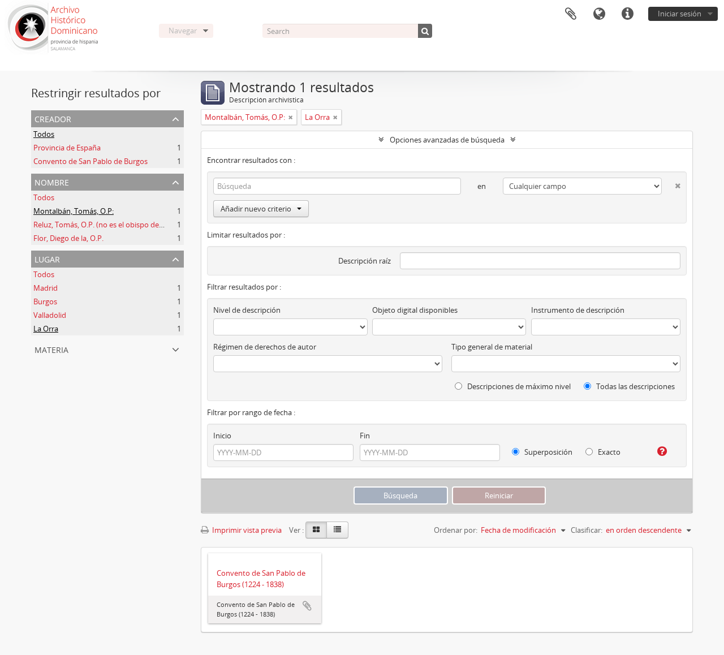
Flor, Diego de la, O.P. (68, 238)
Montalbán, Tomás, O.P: (73, 211)
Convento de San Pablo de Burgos (90, 161)
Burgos (45, 301)
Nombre (52, 181)
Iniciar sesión (679, 13)
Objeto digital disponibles (415, 310)
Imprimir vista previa (246, 530)
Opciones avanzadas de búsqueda (447, 140)
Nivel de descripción (247, 310)
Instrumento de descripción (577, 310)
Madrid (45, 288)
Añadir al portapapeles (307, 605)
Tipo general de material (491, 347)
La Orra (45, 329)
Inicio (222, 435)
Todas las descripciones (634, 386)
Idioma (599, 14)
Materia (51, 348)
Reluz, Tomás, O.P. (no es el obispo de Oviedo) (110, 224)
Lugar (47, 258)
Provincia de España (67, 148)
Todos (43, 134)
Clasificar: (586, 530)
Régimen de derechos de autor (264, 347)
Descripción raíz (364, 261)
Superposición (547, 452)
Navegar (183, 30)
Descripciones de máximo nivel (518, 386)
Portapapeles (571, 14)
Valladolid (49, 315)
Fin (365, 435)
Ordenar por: (455, 530)
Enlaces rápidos (627, 14)
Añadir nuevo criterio (256, 209)
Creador (53, 118)
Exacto (608, 452)
